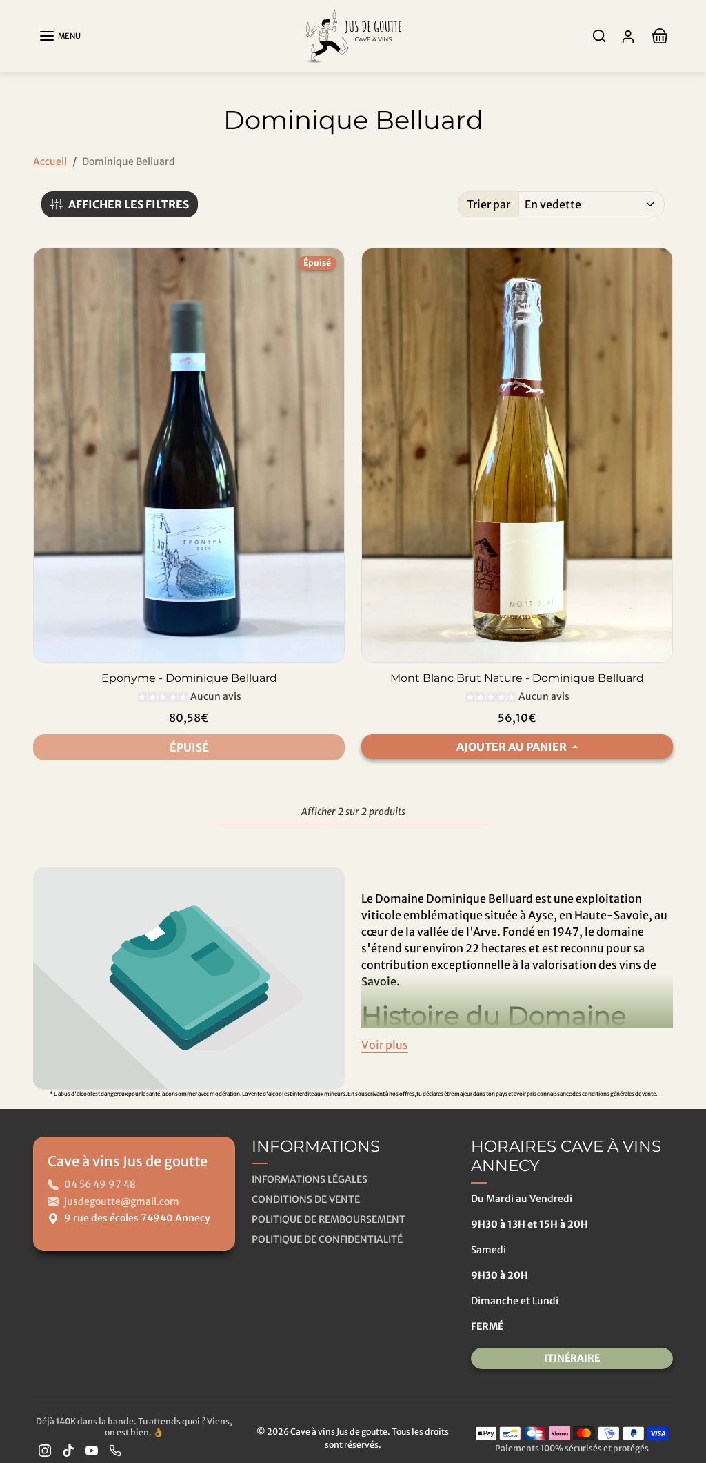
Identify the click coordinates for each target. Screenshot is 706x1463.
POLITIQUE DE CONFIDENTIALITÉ (327, 1239)
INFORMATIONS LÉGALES (309, 1179)
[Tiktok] (68, 1450)
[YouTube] (91, 1450)
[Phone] (115, 1450)
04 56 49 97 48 (100, 1184)
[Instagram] (45, 1450)
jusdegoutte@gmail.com (121, 1201)
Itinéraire (572, 1358)
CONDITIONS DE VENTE (306, 1199)
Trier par (488, 204)
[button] (59, 36)
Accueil (50, 161)
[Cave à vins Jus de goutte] (353, 34)
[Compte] (628, 36)
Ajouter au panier (512, 747)
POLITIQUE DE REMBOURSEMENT (328, 1219)
